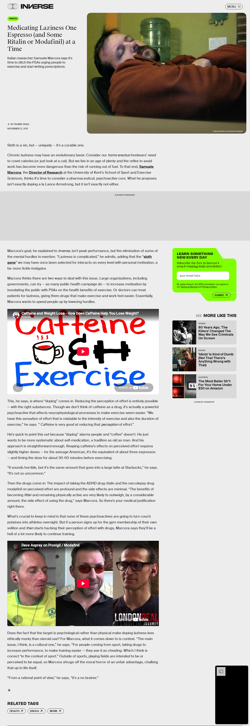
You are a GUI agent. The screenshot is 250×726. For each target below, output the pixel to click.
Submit (219, 295)
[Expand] (219, 669)
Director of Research (45, 172)
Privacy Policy (210, 286)
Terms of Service (189, 286)
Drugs (34, 711)
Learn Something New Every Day (195, 255)
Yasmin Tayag (21, 124)
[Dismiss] (244, 669)
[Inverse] (37, 6)
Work (53, 711)
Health (14, 711)
